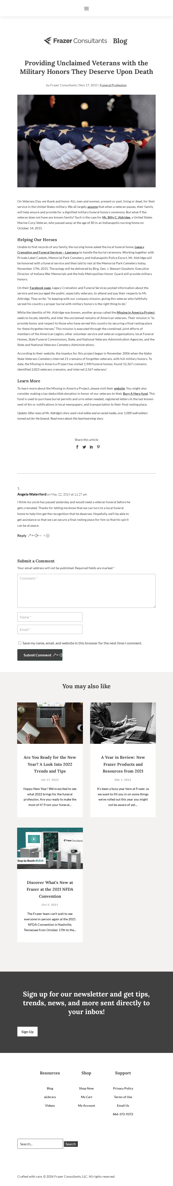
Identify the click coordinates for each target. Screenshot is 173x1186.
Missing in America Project (136, 312)
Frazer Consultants (63, 85)
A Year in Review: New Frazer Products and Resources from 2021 (123, 764)
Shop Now (86, 1088)
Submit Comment (37, 655)
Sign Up (27, 1031)
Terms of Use (123, 1097)
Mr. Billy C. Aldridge (116, 217)
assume (92, 207)
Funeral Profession (113, 85)
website (119, 388)
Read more (57, 418)
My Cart (86, 1097)
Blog (50, 1088)
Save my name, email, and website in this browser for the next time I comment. (82, 643)
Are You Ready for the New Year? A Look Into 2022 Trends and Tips (50, 764)
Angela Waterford (31, 494)
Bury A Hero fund (135, 393)
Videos (50, 1105)
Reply (22, 535)
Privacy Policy (123, 1088)
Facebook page (40, 288)
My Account (86, 1105)
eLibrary (50, 1097)
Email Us (123, 1105)
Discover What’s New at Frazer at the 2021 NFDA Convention (50, 889)
